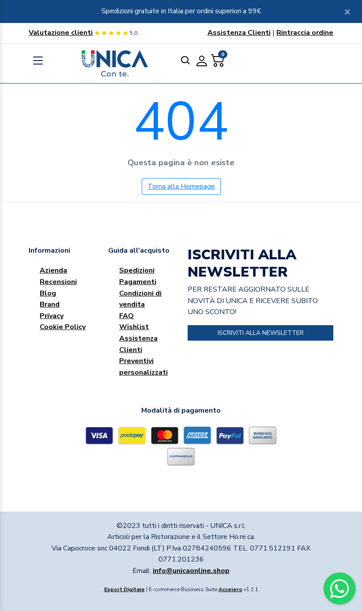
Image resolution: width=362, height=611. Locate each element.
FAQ (126, 316)
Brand (50, 304)
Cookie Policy (63, 327)
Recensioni (58, 282)
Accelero (230, 589)
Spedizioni (137, 270)
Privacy (52, 316)
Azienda (53, 270)
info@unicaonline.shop (191, 571)
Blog (48, 293)
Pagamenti (137, 282)
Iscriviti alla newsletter (261, 333)
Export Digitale (124, 589)
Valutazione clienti (61, 33)
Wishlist (134, 327)
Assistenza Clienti (239, 33)
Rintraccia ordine (304, 33)
